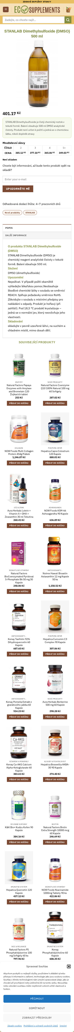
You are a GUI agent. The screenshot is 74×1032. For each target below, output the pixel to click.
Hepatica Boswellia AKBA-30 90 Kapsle (55, 766)
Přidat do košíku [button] (18, 403)
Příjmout (37, 998)
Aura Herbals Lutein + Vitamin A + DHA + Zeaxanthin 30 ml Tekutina (19, 513)
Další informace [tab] (16, 235)
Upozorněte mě (18, 188)
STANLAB (30, 212)
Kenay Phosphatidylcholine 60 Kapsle (55, 952)
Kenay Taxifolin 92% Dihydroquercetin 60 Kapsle (19, 642)
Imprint (63, 1025)
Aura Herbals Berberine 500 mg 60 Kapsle (55, 703)
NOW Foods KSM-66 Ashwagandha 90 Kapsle (55, 512)
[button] (69, 966)
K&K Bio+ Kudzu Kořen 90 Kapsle (19, 829)
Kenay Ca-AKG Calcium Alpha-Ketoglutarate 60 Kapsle (19, 767)
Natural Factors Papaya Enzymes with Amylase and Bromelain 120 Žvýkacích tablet (19, 390)
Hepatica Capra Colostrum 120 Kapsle (55, 453)
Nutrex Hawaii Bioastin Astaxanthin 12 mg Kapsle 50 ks (55, 576)
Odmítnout (37, 1008)
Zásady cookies (15, 1025)
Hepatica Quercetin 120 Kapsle (19, 891)
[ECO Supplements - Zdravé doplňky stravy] (37, 9)
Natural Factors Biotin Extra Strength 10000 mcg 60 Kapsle (55, 830)
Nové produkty (12, 212)
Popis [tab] (9, 227)
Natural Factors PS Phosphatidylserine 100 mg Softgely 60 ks (19, 952)
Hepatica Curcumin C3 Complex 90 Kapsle (55, 641)
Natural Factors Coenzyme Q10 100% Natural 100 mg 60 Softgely (55, 388)
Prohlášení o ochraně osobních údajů (41, 1025)
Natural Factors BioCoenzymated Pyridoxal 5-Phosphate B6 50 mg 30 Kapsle (19, 578)
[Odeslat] (68, 19)
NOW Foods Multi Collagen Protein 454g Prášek (19, 453)
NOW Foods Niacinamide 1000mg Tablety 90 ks (55, 891)
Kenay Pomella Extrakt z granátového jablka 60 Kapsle (19, 704)
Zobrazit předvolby (37, 1017)
